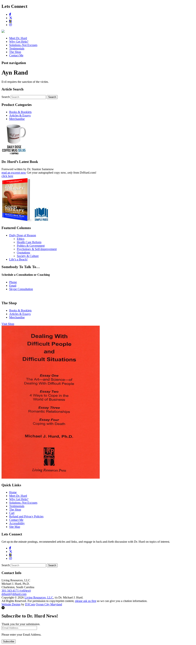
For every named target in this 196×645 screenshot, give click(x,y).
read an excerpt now (14, 172)
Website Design (11, 604)
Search (6, 96)
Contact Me (16, 55)
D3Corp (30, 604)
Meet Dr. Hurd (18, 38)
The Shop (15, 52)
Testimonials (16, 48)
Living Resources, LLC (38, 597)
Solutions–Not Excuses (23, 45)
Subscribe (8, 641)
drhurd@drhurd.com (14, 594)
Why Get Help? (18, 41)
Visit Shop (8, 323)
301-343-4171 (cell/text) (16, 590)
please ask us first (85, 601)
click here (7, 176)
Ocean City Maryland (49, 604)
